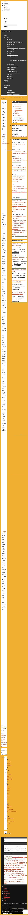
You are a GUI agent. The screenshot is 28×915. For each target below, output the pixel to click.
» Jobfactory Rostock (17, 179)
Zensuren (6, 891)
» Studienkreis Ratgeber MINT (19, 192)
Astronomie (15, 857)
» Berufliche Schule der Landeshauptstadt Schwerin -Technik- (19, 206)
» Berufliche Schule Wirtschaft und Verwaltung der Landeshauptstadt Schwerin (19, 200)
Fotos (6, 863)
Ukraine (22, 879)
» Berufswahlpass (16, 162)
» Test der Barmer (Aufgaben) (19, 169)
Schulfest (19, 877)
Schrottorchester (12, 877)
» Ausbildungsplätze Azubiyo (19, 222)
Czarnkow (23, 859)
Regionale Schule (19, 875)
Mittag (5, 895)
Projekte (17, 113)
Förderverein (18, 106)
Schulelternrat (18, 115)
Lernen (9, 869)
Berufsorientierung (19, 104)
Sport (16, 122)
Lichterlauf (14, 869)
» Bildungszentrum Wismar (18, 151)
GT (5, 134)
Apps (5, 900)
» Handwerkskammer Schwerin (19, 216)
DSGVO (5, 860)
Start (2, 97)
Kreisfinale (22, 867)
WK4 (23, 881)
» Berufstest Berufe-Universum (19, 160)
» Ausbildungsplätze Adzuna (19, 220)
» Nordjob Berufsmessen (18, 178)
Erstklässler (19, 861)
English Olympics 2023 (3, 739)
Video (6, 881)
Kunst (5, 869)
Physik (18, 873)
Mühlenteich (21, 871)
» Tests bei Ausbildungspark (19, 167)
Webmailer (6, 3)
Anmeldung (8, 857)
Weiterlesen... (15, 253)
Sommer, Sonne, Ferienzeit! (9, 763)
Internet (20, 865)
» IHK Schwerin (15, 218)
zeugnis (5, 883)
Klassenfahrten (18, 110)
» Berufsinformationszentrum (19, 153)
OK (4, 913)
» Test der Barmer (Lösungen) (19, 170)
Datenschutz (7, 9)
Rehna (6, 877)
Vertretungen (7, 893)
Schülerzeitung (18, 117)
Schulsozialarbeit (19, 120)
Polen (22, 873)
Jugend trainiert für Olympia (11, 867)
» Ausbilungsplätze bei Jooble (19, 230)
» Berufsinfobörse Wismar (18, 176)
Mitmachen (9, 870)
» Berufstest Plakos (16, 158)
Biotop (10, 859)
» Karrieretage (15, 181)
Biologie (6, 859)
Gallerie (11, 863)
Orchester (6, 873)
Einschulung (11, 861)
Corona (19, 859)
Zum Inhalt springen (6, 31)
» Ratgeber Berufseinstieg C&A (19, 236)
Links (5, 5)
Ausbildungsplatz (22, 857)
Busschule (15, 859)
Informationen (11, 864)
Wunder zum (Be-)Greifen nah (4, 744)
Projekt (7, 875)
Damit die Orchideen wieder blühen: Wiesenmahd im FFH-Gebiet (19, 269)
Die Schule (6, 890)
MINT (16, 111)
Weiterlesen (8, 913)
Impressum (6, 10)
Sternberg (19, 879)
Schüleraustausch (7, 879)
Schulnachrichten (8, 97)
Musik (17, 871)
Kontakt (5, 7)
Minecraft (19, 869)
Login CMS (6, 2)
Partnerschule (12, 873)
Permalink (3, 735)
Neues (5, 888)
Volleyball (11, 882)
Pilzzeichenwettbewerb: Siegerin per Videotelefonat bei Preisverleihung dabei (19, 257)
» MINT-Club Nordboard (18, 186)
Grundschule (4, 726)
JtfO (25, 865)
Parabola (14, 908)
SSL (15, 879)
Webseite (18, 881)
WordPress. (21, 908)
